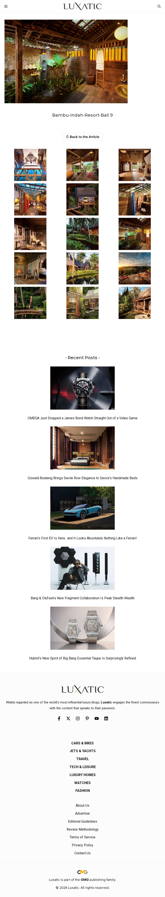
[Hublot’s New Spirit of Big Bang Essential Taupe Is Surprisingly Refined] (82, 629)
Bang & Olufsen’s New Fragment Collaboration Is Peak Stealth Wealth (82, 598)
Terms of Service (82, 837)
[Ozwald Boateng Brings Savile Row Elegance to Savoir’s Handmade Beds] (82, 449)
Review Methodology (83, 829)
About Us (82, 805)
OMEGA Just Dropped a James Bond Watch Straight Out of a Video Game (83, 418)
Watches (82, 783)
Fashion (82, 791)
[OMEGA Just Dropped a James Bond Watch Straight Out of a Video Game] (82, 389)
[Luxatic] (82, 6)
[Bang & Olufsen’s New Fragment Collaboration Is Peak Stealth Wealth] (82, 569)
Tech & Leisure (82, 767)
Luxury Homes (83, 775)
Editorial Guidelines (82, 821)
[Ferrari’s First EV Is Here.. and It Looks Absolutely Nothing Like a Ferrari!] (82, 509)
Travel (82, 759)
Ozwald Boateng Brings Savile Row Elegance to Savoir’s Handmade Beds (83, 478)
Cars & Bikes (82, 743)
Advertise (82, 813)
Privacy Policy (82, 845)
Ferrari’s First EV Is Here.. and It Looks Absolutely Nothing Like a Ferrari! (82, 538)
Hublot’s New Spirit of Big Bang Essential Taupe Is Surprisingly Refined (82, 658)
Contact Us (82, 853)
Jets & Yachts (83, 751)
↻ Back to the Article (82, 137)
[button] (159, 6)
